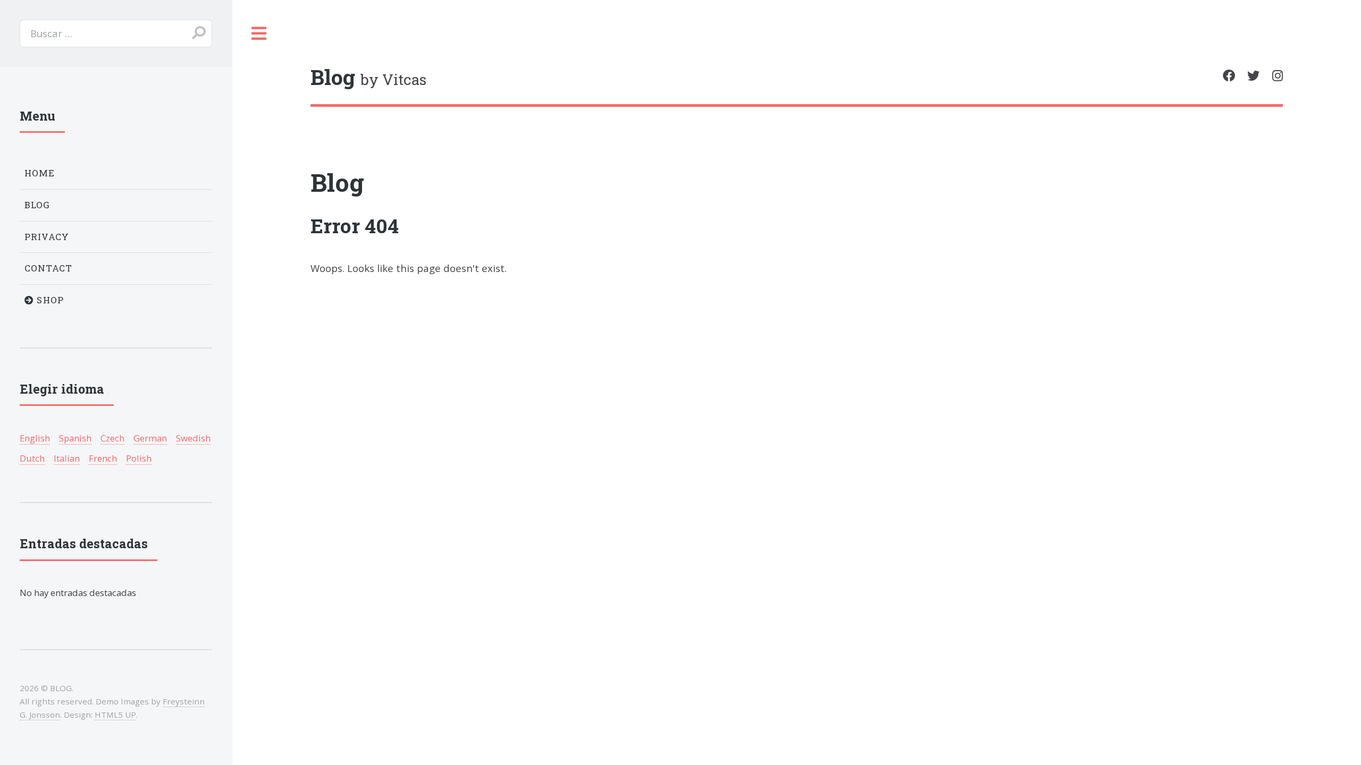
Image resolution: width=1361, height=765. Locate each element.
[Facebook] (1229, 76)
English (35, 438)
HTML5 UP (115, 714)
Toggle (259, 33)
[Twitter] (1253, 76)
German (150, 438)
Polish (139, 458)
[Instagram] (1277, 76)
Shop (49, 300)
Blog (337, 182)
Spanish (75, 438)
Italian (67, 458)
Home (39, 173)
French (103, 458)
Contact (48, 268)
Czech (112, 438)
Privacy (47, 237)
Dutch (32, 458)
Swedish (193, 438)
